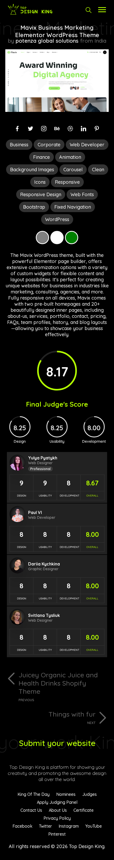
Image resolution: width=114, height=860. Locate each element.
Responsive (67, 182)
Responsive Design (40, 194)
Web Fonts (82, 194)
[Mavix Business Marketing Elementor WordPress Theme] (57, 110)
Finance (41, 157)
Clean (98, 169)
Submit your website (57, 743)
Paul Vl (35, 512)
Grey (42, 237)
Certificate (83, 810)
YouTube (93, 826)
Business (19, 145)
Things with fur (72, 717)
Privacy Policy (57, 818)
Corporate (49, 145)
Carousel (73, 169)
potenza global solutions (47, 40)
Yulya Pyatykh (42, 457)
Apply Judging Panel (57, 802)
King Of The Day (33, 794)
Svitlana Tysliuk (44, 615)
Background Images (32, 169)
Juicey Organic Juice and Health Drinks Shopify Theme (58, 686)
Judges (89, 794)
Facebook (22, 826)
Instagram (69, 826)
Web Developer (87, 145)
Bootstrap (34, 207)
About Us (58, 810)
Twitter (45, 826)
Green (71, 237)
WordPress (57, 219)
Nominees (66, 794)
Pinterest (57, 834)
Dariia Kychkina (44, 564)
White (57, 237)
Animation (70, 157)
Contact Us (31, 810)
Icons (40, 182)
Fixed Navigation (72, 207)
